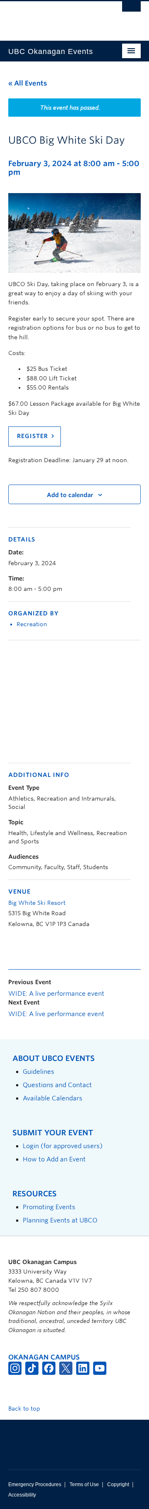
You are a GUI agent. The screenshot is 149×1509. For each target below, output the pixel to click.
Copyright (118, 1484)
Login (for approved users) (63, 1145)
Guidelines (38, 1071)
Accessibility (22, 1495)
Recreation (32, 624)
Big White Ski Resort (36, 902)
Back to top (25, 1408)
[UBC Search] (131, 10)
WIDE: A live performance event (56, 993)
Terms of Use (84, 1484)
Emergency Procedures (34, 1484)
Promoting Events (49, 1206)
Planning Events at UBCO (60, 1220)
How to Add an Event (54, 1159)
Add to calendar (70, 495)
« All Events (27, 83)
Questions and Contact (57, 1084)
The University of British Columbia (54, 17)
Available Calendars (52, 1098)
